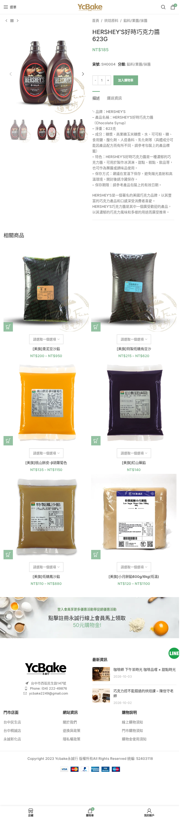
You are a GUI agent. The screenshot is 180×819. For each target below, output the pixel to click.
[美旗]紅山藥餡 (134, 462)
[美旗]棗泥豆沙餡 (46, 349)
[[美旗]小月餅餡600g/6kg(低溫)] (133, 516)
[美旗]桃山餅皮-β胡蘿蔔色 (46, 462)
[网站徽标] (90, 6)
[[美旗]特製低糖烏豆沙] (133, 289)
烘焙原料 (111, 20)
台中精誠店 (12, 730)
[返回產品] (12, 21)
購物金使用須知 (134, 739)
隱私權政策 (71, 739)
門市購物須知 (132, 730)
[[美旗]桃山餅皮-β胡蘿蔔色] (46, 402)
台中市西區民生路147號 (48, 683)
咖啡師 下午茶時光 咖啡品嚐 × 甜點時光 (144, 669)
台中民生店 (12, 722)
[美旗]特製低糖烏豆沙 (134, 349)
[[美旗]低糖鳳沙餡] (46, 516)
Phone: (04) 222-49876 (48, 688)
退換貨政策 (71, 730)
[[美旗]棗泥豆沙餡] (46, 289)
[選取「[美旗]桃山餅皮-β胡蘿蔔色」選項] (8, 440)
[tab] (96, 97)
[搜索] (163, 7)
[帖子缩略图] (101, 674)
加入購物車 (125, 80)
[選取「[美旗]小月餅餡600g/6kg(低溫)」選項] (96, 554)
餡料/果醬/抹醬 (135, 20)
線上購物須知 (132, 722)
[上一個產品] (6, 21)
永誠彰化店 (12, 739)
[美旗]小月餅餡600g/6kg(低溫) (134, 576)
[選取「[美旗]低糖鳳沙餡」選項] (8, 554)
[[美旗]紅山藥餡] (133, 402)
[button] (10, 74)
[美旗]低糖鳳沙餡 (46, 576)
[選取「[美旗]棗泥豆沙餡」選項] (8, 327)
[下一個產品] (17, 21)
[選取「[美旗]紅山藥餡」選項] (96, 440)
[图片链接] (45, 668)
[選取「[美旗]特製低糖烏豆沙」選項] (96, 327)
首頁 (95, 20)
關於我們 (70, 722)
